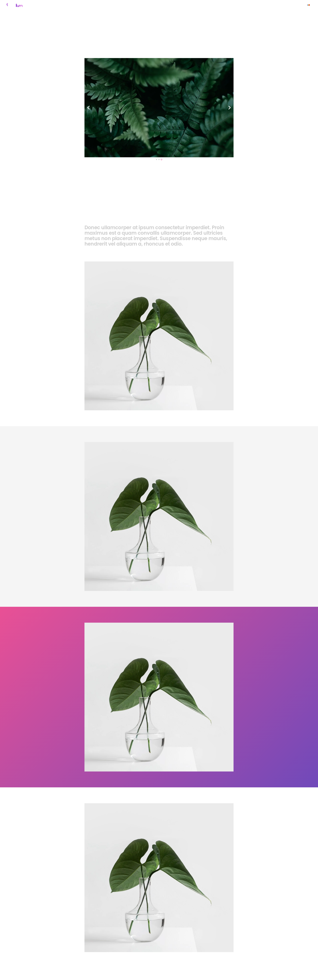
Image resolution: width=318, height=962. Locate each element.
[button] (194, 5)
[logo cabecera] (14, 5)
